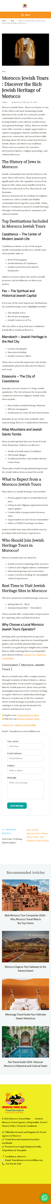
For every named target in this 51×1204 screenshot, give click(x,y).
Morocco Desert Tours (28, 719)
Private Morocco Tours (28, 715)
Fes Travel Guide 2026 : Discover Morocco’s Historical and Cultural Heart (25, 1064)
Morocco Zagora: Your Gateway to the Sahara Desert (25, 968)
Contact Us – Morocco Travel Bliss (19, 725)
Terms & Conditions (27, 1126)
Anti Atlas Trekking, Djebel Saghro (12, 841)
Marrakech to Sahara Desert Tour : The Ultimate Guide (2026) (38, 837)
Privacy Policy (9, 1126)
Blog (4, 71)
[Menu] (22, 15)
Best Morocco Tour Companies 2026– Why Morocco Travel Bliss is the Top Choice (25, 919)
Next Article (33, 830)
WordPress (25, 1196)
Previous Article (9, 831)
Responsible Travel (36, 1122)
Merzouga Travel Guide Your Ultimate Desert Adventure (25, 1016)
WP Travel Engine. (25, 1192)
